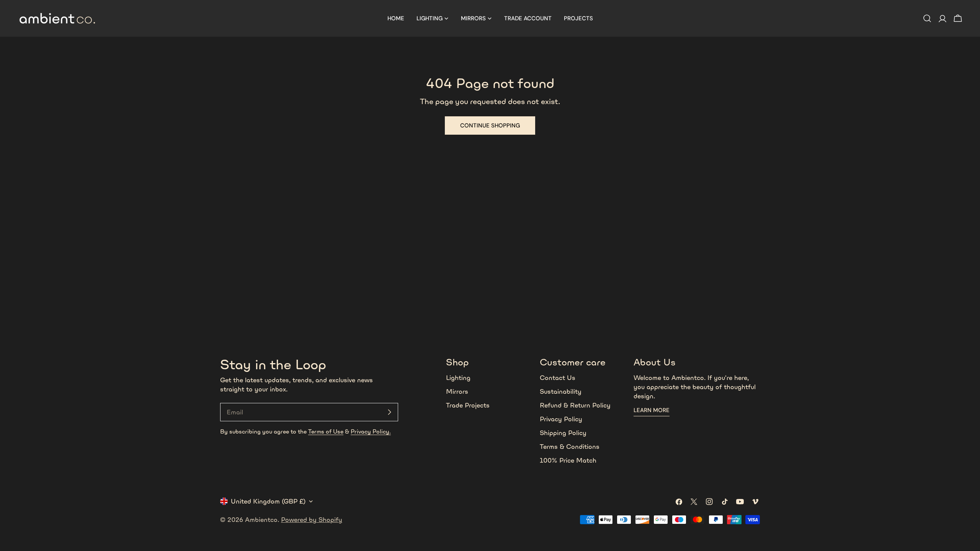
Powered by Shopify (311, 519)
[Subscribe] (389, 412)
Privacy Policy (561, 419)
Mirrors (457, 391)
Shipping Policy (563, 433)
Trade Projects (468, 405)
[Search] (927, 18)
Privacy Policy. (371, 431)
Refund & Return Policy (575, 405)
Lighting (458, 377)
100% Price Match (568, 460)
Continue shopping (490, 125)
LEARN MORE (652, 410)
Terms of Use (325, 431)
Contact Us (557, 377)
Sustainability (560, 391)
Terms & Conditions (569, 446)
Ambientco (261, 519)
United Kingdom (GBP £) (268, 501)
